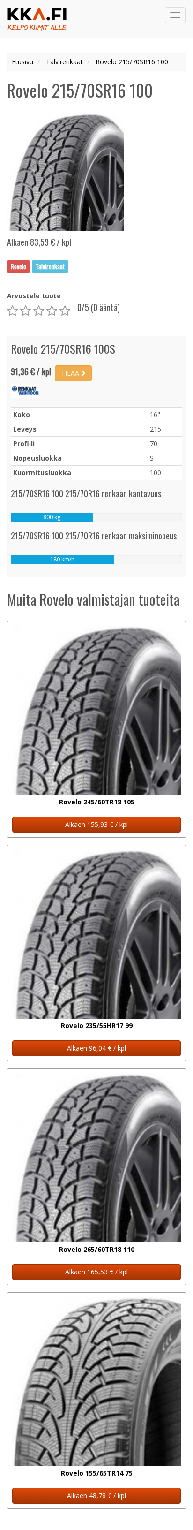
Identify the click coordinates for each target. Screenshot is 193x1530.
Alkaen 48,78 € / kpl (96, 1495)
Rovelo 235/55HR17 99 (97, 1025)
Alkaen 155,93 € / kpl (96, 824)
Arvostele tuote (34, 295)
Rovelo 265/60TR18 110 (96, 1249)
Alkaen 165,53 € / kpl (96, 1271)
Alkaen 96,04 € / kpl (96, 1048)
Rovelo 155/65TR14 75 (97, 1473)
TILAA (71, 373)
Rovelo (18, 266)
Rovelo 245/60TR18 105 (96, 801)
